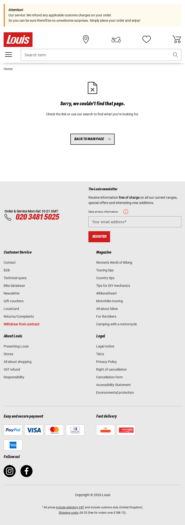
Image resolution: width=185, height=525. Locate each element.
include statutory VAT (70, 507)
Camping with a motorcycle (116, 324)
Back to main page (89, 139)
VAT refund (12, 369)
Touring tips (105, 270)
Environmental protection (115, 392)
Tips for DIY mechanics (113, 286)
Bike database (14, 286)
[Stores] (86, 39)
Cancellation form (109, 377)
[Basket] (176, 39)
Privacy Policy (106, 362)
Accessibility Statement (113, 385)
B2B (7, 270)
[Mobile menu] (8, 54)
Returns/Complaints (19, 316)
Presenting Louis (16, 346)
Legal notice (105, 346)
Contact (10, 262)
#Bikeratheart (106, 293)
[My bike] (116, 39)
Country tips (105, 278)
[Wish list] (146, 39)
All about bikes (107, 309)
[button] (175, 55)
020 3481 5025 (36, 217)
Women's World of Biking (114, 262)
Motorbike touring (109, 301)
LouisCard (11, 309)
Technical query (15, 278)
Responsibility (14, 377)
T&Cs (100, 354)
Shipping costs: (69, 512)
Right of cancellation (111, 369)
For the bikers (106, 316)
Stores (8, 354)
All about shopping (18, 362)
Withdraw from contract (22, 324)
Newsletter (12, 293)
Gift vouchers (14, 301)
